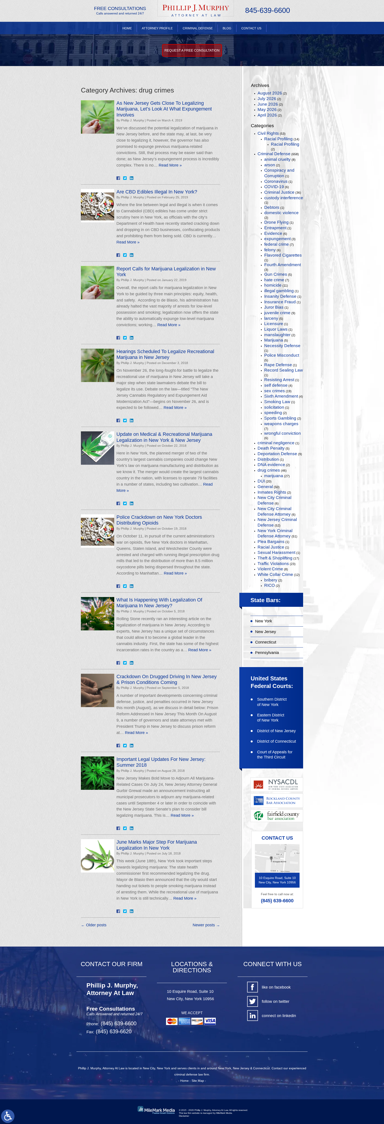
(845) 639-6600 (277, 900)
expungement (277, 238)
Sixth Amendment (281, 396)
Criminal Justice (279, 192)
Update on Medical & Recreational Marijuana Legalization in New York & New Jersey (164, 437)
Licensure (273, 323)
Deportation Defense (277, 453)
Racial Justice (271, 547)
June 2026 (268, 104)
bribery (270, 580)
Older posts (93, 925)
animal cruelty (277, 159)
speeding (273, 412)
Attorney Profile (157, 28)
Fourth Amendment (282, 264)
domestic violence (281, 212)
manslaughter (277, 334)
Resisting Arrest (279, 379)
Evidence (273, 233)
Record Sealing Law (283, 370)
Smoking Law (277, 401)
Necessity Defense (282, 345)
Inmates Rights (272, 492)
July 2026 (267, 98)
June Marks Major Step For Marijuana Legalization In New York (156, 845)
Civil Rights (268, 133)
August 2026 (270, 93)
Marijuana (273, 340)
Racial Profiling (278, 139)
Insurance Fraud (280, 302)
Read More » (170, 165)
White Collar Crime (275, 574)
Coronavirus (276, 181)
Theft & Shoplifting (275, 558)
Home (127, 28)
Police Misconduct (281, 355)
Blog (227, 28)
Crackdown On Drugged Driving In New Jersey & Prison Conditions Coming (166, 679)
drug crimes (269, 470)
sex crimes (274, 390)
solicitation (274, 407)
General (265, 486)
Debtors (271, 207)
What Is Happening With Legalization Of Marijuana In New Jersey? (159, 602)
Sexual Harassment (276, 552)
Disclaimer (184, 1116)
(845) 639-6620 (113, 1031)
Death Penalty (271, 448)
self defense (276, 385)
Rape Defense (278, 364)
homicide (273, 285)
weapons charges (281, 423)
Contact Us (251, 28)
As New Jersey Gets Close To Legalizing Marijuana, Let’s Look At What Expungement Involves (164, 109)
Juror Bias (274, 307)
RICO (269, 585)
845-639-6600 (267, 10)
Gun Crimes (275, 274)
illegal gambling (279, 290)
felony (270, 249)
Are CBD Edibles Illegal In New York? (156, 192)
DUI (261, 481)
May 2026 (267, 109)
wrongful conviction (282, 433)
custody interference (283, 197)
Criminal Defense (198, 28)
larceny (271, 318)
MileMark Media (224, 1113)
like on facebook (276, 987)
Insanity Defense (280, 296)
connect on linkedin (279, 1015)
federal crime (276, 244)
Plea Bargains (271, 541)
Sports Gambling (280, 418)
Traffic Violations (273, 563)
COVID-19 (274, 186)
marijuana (273, 475)
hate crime (274, 279)
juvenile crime (277, 312)
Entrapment (275, 227)
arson (269, 165)
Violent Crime (270, 569)
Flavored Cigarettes (283, 255)
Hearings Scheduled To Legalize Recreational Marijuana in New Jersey (165, 354)
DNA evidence (271, 464)
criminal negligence (276, 442)
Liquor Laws (276, 329)
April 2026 (267, 115)
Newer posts (206, 925)
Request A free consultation (192, 50)
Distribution (268, 459)
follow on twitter (275, 1001)
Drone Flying (276, 222)
